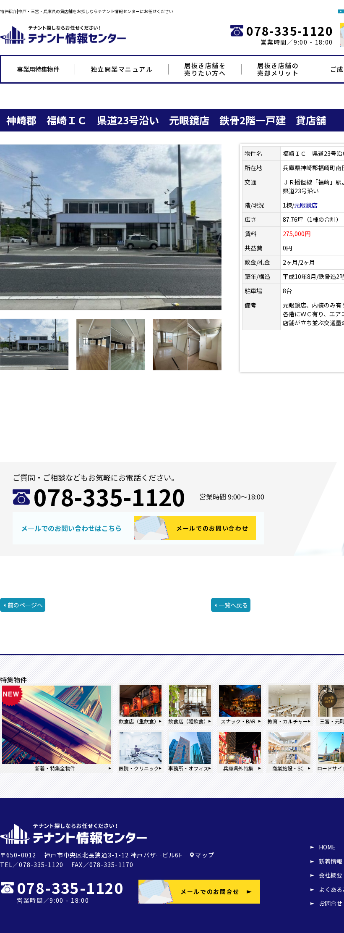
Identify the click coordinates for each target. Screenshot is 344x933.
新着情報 (330, 861)
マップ (204, 855)
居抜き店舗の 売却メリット (278, 69)
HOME (327, 847)
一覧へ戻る (233, 605)
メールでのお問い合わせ (212, 528)
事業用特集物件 (38, 69)
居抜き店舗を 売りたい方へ (205, 69)
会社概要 (330, 875)
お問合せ (330, 903)
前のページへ (25, 605)
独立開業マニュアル (122, 69)
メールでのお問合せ (210, 891)
